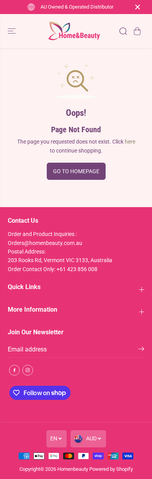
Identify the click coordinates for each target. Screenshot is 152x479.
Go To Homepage (76, 171)
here (130, 141)
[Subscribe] (141, 350)
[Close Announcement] (137, 7)
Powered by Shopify (111, 469)
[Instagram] (27, 370)
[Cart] (137, 31)
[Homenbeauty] (74, 31)
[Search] (123, 31)
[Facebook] (14, 370)
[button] (12, 31)
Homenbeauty (72, 469)
